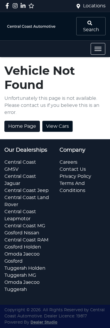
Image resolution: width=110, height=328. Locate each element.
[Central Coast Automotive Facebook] (8, 6)
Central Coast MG (24, 225)
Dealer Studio (44, 322)
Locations (94, 6)
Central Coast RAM (26, 240)
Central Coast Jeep (26, 190)
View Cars (57, 126)
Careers (68, 162)
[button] (98, 49)
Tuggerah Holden (24, 268)
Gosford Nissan (21, 233)
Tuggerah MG (20, 275)
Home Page (22, 126)
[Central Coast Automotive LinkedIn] (24, 6)
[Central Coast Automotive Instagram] (16, 6)
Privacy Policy (75, 176)
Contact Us (73, 169)
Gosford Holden (22, 247)
